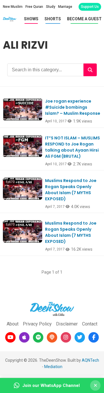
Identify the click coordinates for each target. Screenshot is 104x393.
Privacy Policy (37, 324)
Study (50, 7)
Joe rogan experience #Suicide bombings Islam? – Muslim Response (72, 107)
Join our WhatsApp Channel (51, 385)
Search (90, 69)
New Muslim (13, 7)
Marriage (65, 7)
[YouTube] (10, 337)
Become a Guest (84, 19)
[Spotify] (38, 337)
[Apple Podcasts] (24, 337)
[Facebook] (93, 337)
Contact (89, 324)
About (12, 324)
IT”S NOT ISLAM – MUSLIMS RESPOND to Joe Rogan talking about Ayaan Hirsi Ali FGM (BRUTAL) (72, 147)
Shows (31, 19)
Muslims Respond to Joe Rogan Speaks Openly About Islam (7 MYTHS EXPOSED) (70, 190)
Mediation (53, 366)
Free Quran (34, 7)
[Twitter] (80, 337)
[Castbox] (52, 337)
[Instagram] (66, 337)
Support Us (90, 7)
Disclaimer (67, 324)
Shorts (52, 19)
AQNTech (90, 360)
